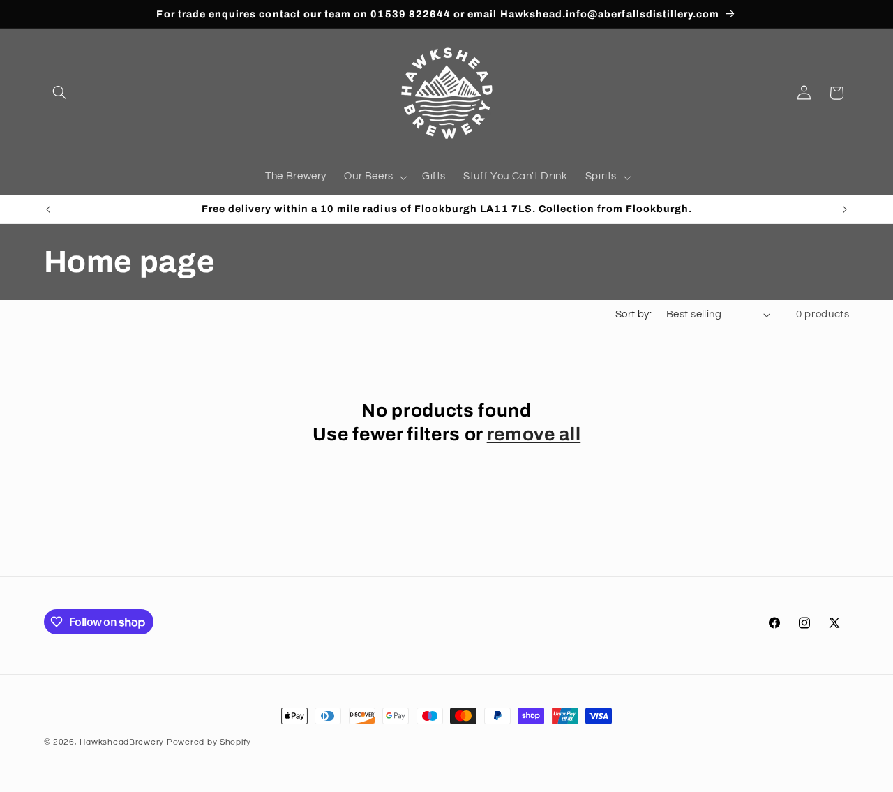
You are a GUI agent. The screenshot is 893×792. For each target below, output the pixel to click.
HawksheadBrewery (122, 742)
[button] (60, 93)
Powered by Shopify (209, 742)
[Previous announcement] (48, 209)
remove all (534, 434)
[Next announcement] (845, 209)
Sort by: (633, 314)
